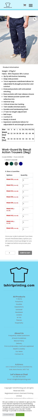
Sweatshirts (19, 307)
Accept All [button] (20, 414)
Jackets (19, 315)
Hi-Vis (19, 317)
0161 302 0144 (20, 377)
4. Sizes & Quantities (12, 171)
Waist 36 (12, 197)
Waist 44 (10, 222)
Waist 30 (12, 179)
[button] (34, 19)
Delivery (19, 343)
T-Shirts (19, 299)
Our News (19, 351)
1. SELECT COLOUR (11, 160)
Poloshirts (19, 302)
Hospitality (19, 323)
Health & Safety (19, 349)
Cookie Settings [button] (9, 414)
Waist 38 (12, 203)
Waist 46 (12, 228)
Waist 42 (12, 215)
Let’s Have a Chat (19, 374)
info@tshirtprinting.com (21, 379)
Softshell (19, 310)
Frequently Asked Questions (19, 336)
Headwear (19, 312)
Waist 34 (12, 191)
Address (19, 364)
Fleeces (19, 320)
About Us (19, 333)
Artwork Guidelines (19, 338)
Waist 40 (10, 209)
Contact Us (19, 354)
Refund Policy (19, 341)
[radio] (7, 164)
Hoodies (19, 304)
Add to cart (25, 253)
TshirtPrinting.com (19, 388)
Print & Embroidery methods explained (19, 346)
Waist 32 (12, 185)
